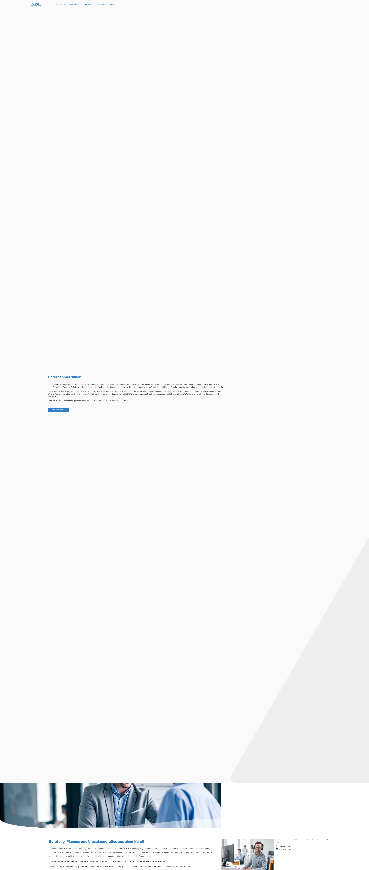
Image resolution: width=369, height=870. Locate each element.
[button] (109, 826)
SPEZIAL (113, 4)
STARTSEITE (60, 4)
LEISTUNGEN (74, 4)
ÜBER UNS (100, 4)
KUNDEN (88, 4)
